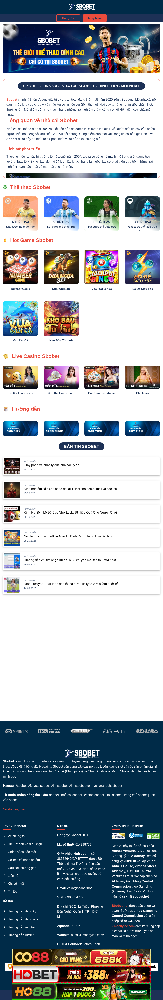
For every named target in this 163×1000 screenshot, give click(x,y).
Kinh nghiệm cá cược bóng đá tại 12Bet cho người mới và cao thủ (70, 488)
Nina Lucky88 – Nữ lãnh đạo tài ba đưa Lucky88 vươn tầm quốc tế (71, 584)
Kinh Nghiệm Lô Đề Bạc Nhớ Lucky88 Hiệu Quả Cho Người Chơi (70, 512)
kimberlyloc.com (123, 926)
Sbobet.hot (120, 905)
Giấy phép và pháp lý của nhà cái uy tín (51, 465)
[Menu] (5, 7)
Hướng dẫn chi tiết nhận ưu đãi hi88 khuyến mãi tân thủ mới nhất (70, 560)
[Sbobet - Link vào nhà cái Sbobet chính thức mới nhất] (81, 7)
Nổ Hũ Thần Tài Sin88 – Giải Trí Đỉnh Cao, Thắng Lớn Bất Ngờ (69, 536)
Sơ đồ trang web (14, 809)
